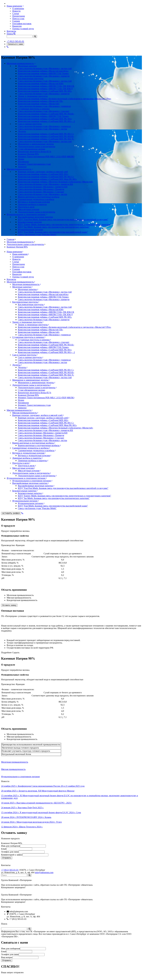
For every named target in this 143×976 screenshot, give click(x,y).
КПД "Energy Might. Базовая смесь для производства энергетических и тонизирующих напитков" (64, 224)
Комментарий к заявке (11, 855)
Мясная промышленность (19, 169)
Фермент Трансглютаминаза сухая (34, 164)
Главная (10, 239)
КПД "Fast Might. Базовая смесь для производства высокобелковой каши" (53, 232)
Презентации (18, 16)
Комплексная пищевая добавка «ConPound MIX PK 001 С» (46, 176)
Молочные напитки (22, 287)
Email (3, 849)
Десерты (16, 365)
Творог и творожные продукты (27, 322)
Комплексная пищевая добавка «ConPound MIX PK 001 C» (46, 134)
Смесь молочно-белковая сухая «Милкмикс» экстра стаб (45, 68)
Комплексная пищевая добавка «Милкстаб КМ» (41, 83)
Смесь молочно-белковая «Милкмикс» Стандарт (41, 192)
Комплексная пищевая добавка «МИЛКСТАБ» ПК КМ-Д (45, 88)
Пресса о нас (18, 18)
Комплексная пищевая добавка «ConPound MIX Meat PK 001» (47, 179)
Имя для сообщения (10, 846)
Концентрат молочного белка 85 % (34, 151)
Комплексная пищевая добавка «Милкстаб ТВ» (40, 101)
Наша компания (14, 6)
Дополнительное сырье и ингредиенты (25, 244)
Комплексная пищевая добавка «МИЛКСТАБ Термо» (43, 73)
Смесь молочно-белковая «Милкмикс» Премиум (41, 189)
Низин (21, 159)
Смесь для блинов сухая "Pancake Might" (37, 234)
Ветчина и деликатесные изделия (28, 453)
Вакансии (17, 26)
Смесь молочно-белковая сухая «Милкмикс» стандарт (43, 111)
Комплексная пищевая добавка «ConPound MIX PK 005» (45, 91)
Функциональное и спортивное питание (26, 214)
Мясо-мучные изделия (23, 468)
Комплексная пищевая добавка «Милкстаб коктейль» (43, 71)
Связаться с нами (15, 44)
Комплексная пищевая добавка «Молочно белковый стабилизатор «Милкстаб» (55, 182)
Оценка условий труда (23, 28)
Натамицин (23, 161)
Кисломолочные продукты (25, 302)
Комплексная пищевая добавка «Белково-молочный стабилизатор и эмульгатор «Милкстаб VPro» (64, 98)
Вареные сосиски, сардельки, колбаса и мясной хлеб (37, 415)
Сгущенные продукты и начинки (28, 337)
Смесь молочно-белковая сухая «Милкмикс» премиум (43, 76)
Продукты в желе (20, 463)
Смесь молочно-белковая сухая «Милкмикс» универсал (44, 106)
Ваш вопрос (7, 957)
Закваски (22, 166)
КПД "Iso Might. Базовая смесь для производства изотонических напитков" (54, 227)
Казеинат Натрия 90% (28, 154)
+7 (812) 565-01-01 (15, 41)
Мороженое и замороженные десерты (30, 380)
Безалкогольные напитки (24, 491)
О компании (18, 8)
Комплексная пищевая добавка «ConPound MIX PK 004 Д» (46, 139)
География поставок (21, 23)
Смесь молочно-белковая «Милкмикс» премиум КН (42, 187)
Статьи (15, 13)
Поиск (10, 33)
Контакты (11, 31)
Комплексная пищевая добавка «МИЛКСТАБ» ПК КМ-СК (46, 86)
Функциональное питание (25, 501)
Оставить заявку (9, 605)
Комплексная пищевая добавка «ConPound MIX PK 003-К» (46, 114)
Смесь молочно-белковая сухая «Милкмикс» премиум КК (45, 184)
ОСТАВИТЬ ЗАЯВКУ (11, 513)
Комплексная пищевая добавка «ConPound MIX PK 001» (45, 119)
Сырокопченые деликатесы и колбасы (30, 448)
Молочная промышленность (20, 63)
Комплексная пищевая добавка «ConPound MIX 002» (43, 174)
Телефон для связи (10, 852)
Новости (16, 11)
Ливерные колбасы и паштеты (27, 458)
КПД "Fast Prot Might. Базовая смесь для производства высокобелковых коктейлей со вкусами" (63, 219)
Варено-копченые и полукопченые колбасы (33, 443)
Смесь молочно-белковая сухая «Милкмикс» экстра (42, 129)
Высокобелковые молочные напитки (30, 483)
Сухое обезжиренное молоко (31, 149)
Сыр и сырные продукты (24, 355)
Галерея (16, 21)
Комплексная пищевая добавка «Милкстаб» (39, 103)
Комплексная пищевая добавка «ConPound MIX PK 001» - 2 (46, 121)
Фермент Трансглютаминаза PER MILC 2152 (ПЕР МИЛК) (46, 156)
